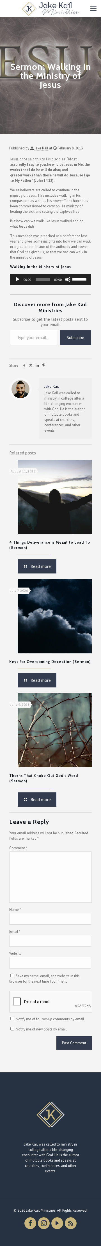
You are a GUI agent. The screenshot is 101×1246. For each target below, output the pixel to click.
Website (15, 953)
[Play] (17, 279)
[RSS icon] (71, 1223)
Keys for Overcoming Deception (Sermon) (50, 661)
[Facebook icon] (30, 1223)
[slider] (80, 279)
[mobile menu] (93, 8)
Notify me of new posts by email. (42, 1029)
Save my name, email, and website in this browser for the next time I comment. (44, 979)
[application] (50, 279)
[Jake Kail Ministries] (50, 8)
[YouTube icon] (57, 1223)
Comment (18, 848)
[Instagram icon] (44, 1223)
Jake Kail (41, 148)
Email (14, 931)
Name (15, 909)
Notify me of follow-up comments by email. (50, 1019)
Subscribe (75, 337)
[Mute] (68, 279)
